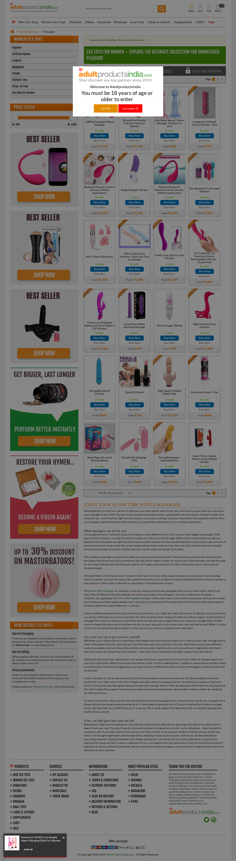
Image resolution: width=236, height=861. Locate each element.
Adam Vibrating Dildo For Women (40, 840)
